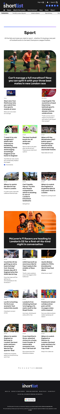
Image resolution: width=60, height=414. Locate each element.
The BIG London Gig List (19, 13)
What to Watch (35, 13)
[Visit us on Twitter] (57, 6)
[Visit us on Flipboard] (52, 6)
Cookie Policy (51, 391)
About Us (7, 391)
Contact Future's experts (18, 391)
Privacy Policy (43, 391)
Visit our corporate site (47, 406)
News (9, 10)
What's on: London (19, 10)
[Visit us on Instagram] (47, 6)
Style (46, 10)
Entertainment (32, 10)
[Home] (4, 10)
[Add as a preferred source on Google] (30, 399)
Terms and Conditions (32, 391)
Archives (38, 368)
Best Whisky (48, 13)
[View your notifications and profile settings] (47, 2)
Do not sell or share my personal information (30, 394)
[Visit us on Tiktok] (49, 6)
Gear (41, 10)
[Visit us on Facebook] (55, 6)
